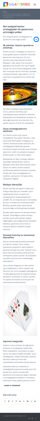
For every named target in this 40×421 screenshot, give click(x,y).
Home (13, 14)
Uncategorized (25, 14)
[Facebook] (35, 418)
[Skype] (32, 418)
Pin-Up (32, 74)
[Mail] (29, 418)
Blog (5, 12)
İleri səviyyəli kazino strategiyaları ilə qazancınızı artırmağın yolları (18, 29)
